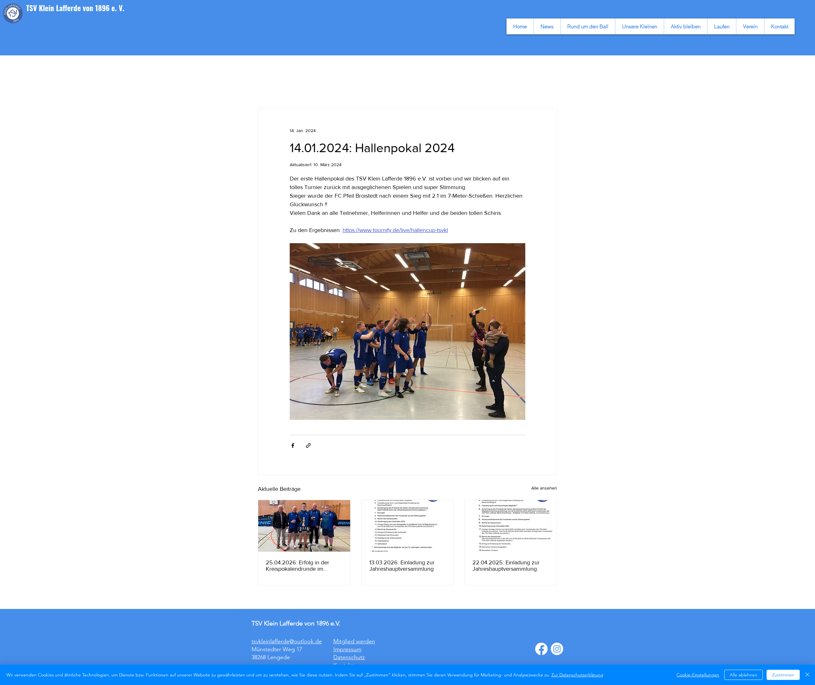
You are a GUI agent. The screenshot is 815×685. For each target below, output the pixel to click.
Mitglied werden (354, 641)
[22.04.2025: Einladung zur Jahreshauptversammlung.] (511, 526)
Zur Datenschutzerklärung (577, 675)
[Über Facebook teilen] (293, 445)
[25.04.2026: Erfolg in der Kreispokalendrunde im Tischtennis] (304, 526)
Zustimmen (783, 675)
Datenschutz (349, 657)
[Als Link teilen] (308, 445)
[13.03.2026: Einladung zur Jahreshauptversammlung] (408, 526)
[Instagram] (557, 649)
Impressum (347, 649)
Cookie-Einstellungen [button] (698, 675)
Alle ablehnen (743, 675)
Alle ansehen (544, 488)
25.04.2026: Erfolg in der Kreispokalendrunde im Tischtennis (297, 565)
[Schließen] (807, 675)
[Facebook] (541, 649)
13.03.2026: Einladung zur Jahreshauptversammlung (402, 565)
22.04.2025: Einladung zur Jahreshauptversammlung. (506, 565)
